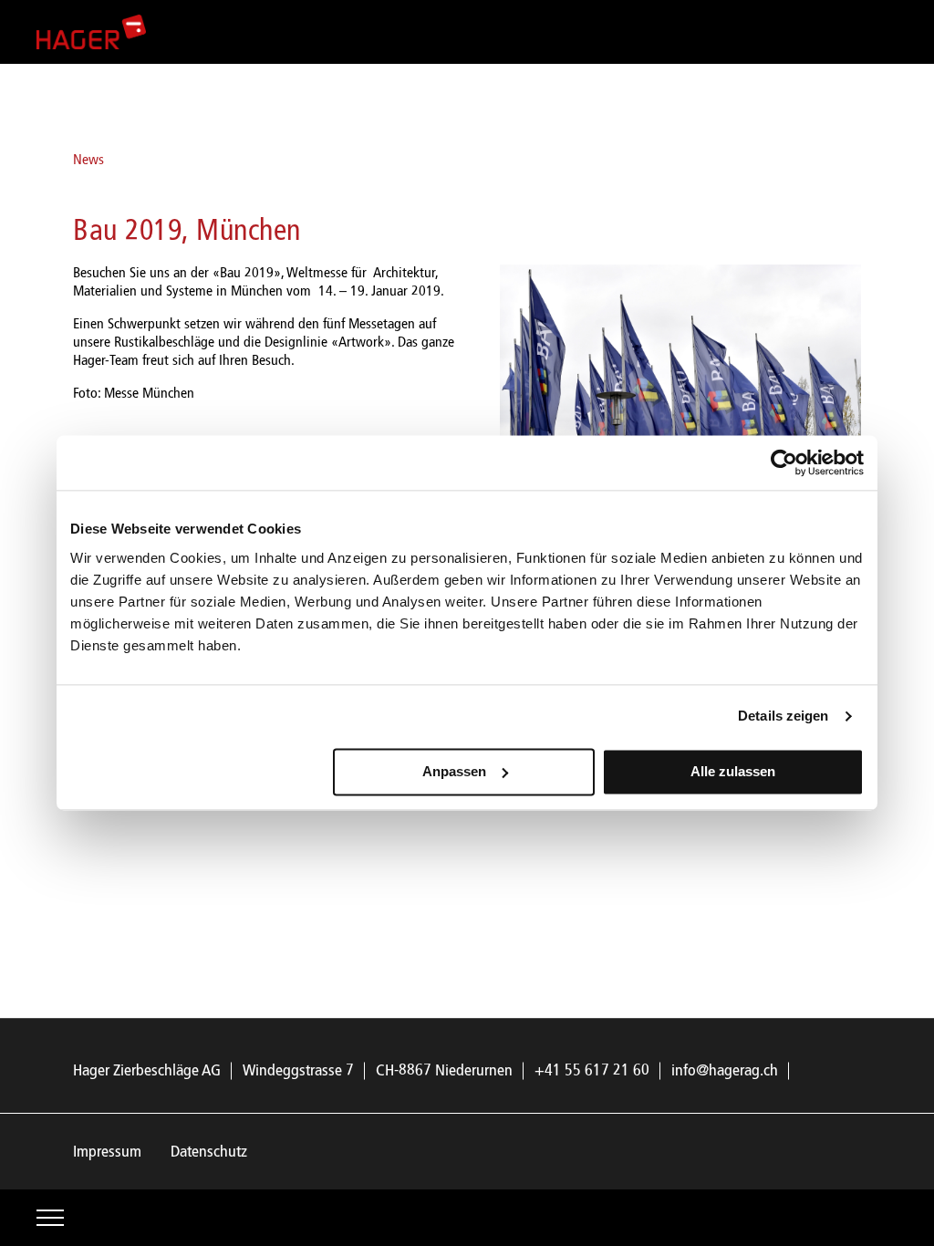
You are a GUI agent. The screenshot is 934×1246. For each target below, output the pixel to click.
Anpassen (454, 771)
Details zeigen (783, 715)
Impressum (107, 1152)
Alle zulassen (732, 771)
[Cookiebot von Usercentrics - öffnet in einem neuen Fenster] (784, 462)
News (88, 160)
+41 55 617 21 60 (591, 1071)
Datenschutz (209, 1152)
